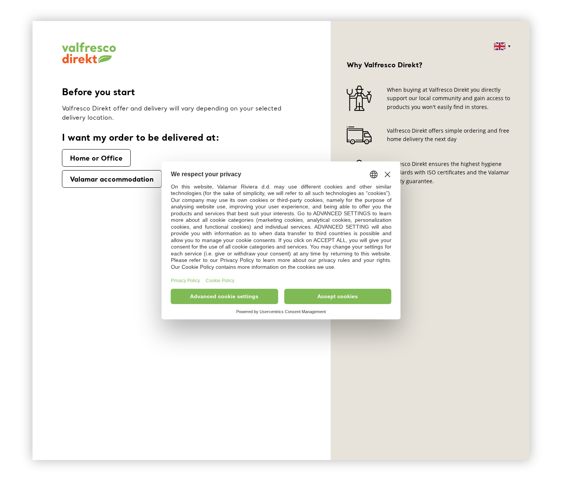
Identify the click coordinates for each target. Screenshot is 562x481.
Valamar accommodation (112, 179)
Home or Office (96, 157)
